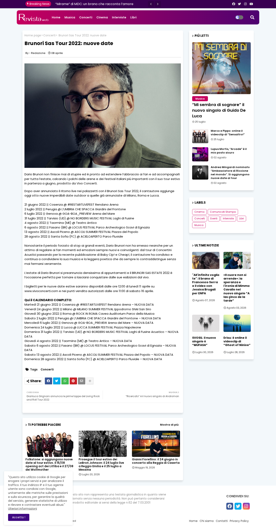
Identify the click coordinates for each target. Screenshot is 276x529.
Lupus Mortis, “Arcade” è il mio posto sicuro (229, 151)
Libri (133, 17)
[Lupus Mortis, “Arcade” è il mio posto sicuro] (200, 154)
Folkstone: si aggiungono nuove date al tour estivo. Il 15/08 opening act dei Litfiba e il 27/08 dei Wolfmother (49, 464)
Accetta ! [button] (18, 517)
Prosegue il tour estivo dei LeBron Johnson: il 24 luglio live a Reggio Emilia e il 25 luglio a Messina (101, 464)
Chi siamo (207, 521)
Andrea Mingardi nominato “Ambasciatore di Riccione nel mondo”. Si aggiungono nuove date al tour (230, 172)
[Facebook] (48, 381)
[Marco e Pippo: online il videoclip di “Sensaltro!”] (200, 136)
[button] (151, 4)
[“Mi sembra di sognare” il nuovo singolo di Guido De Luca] (221, 68)
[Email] (81, 381)
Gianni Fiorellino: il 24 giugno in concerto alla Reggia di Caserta (156, 461)
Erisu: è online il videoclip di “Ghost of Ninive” (237, 341)
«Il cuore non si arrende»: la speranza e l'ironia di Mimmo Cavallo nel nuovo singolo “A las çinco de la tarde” (236, 288)
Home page (32, 35)
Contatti (222, 521)
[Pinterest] (73, 381)
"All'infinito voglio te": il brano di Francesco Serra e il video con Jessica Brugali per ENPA (205, 284)
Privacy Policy (239, 521)
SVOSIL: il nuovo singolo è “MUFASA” (204, 341)
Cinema (102, 17)
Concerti (85, 17)
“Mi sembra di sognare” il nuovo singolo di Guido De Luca (219, 110)
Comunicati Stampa (223, 211)
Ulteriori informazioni (22, 509)
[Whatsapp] (65, 381)
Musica (69, 17)
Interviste (119, 17)
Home (56, 17)
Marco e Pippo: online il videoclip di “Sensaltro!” (228, 132)
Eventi (213, 218)
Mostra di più (169, 425)
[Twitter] (56, 381)
